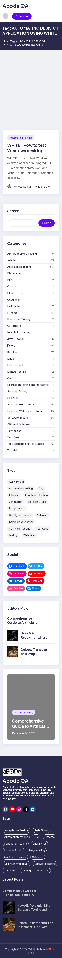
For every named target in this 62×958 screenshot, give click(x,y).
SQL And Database (18, 424)
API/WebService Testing (22, 253)
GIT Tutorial (14, 325)
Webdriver (29, 535)
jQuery (11, 345)
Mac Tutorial (15, 365)
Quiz (10, 378)
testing (13, 535)
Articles (12, 260)
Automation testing (21, 488)
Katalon (12, 352)
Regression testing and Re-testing (28, 384)
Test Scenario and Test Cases (25, 443)
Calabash (12, 286)
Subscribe (22, 16)
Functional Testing (18, 319)
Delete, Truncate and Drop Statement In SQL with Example (34, 655)
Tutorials (12, 450)
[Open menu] (57, 6)
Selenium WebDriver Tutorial (24, 411)
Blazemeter (14, 273)
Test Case (13, 437)
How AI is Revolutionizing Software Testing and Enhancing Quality (33, 909)
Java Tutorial (15, 338)
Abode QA (15, 6)
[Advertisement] (31, 82)
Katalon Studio (37, 501)
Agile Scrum (16, 481)
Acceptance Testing (16, 830)
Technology (14, 430)
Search (46, 223)
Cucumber (13, 299)
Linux (10, 358)
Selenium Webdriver (21, 521)
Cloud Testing (15, 293)
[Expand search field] (5, 16)
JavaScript (15, 501)
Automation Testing (21, 137)
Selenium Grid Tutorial (20, 404)
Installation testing (18, 332)
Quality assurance (20, 515)
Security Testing (17, 391)
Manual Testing (16, 371)
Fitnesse (12, 312)
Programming (17, 508)
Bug (9, 279)
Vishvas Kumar (22, 186)
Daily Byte (13, 306)
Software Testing (17, 417)
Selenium (12, 398)
